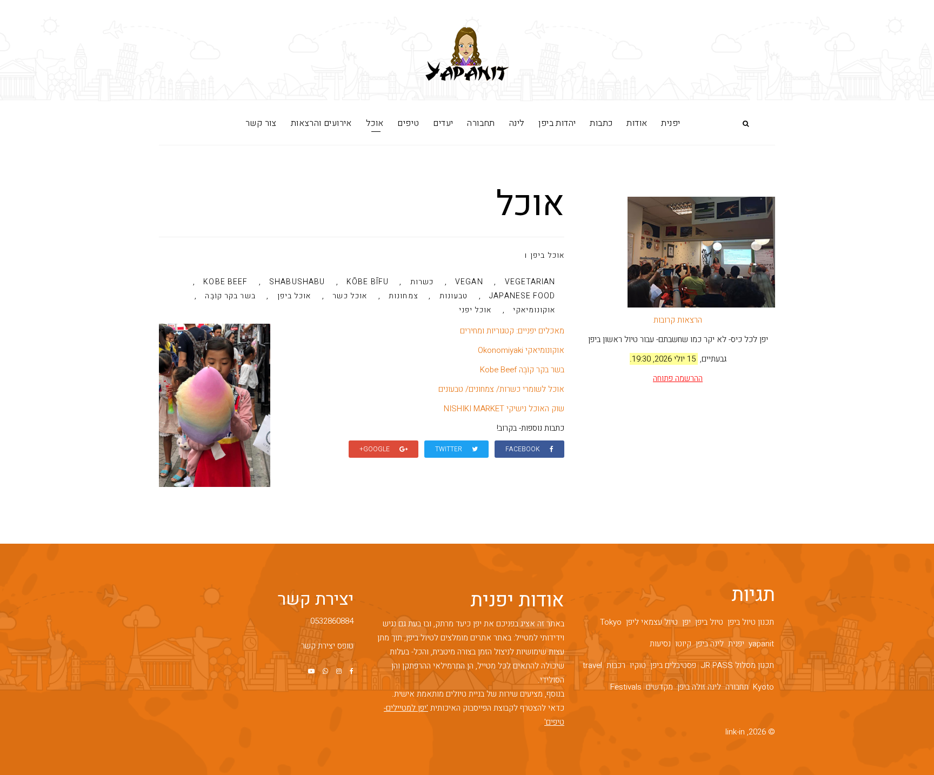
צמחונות (403, 296)
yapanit (761, 644)
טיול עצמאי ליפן (652, 622)
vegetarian (530, 282)
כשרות (422, 282)
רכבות (615, 665)
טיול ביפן (709, 622)
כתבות (601, 123)
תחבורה (481, 123)
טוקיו (638, 665)
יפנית (670, 123)
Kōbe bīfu (367, 282)
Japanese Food (522, 296)
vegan (469, 282)
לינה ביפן (710, 644)
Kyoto (763, 687)
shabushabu (297, 282)
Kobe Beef (225, 282)
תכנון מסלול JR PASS (737, 665)
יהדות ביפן (557, 123)
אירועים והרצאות (321, 123)
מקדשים (659, 687)
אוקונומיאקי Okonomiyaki (521, 350)
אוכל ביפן (547, 255)
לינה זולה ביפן (699, 687)
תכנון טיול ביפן (751, 622)
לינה (517, 123)
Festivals (626, 687)
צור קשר (261, 123)
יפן (686, 622)
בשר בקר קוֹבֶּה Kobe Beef (522, 370)
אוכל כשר (349, 296)
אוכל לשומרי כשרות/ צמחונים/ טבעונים (501, 389)
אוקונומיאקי (534, 310)
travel (592, 665)
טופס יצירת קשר (327, 646)
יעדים (443, 123)
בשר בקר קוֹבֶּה (230, 296)
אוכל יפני (475, 310)
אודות (636, 123)
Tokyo (611, 622)
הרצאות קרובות (677, 320)
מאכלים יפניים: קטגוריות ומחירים (512, 331)
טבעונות (453, 296)
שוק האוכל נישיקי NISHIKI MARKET (504, 409)
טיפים (408, 123)
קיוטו (683, 644)
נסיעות (660, 644)
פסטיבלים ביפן (673, 665)
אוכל (375, 123)
